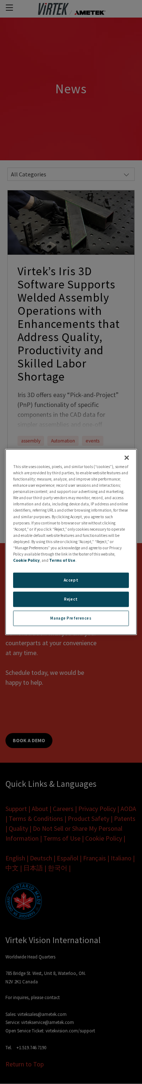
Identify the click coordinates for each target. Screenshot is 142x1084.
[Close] (127, 458)
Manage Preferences (70, 617)
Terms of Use (62, 560)
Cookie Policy (26, 560)
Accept (71, 580)
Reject (71, 599)
